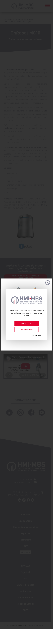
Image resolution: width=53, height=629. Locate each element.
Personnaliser (26, 329)
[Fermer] (47, 282)
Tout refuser (35, 336)
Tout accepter (26, 323)
